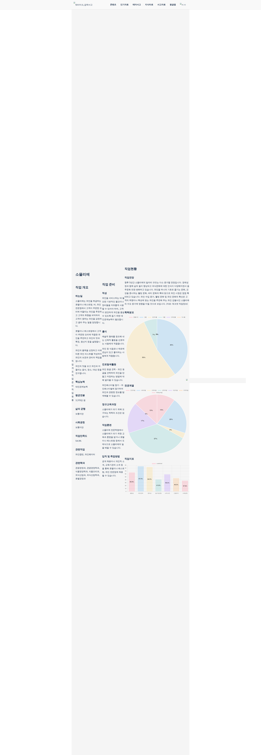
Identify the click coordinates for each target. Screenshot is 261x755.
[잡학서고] (83, 4)
